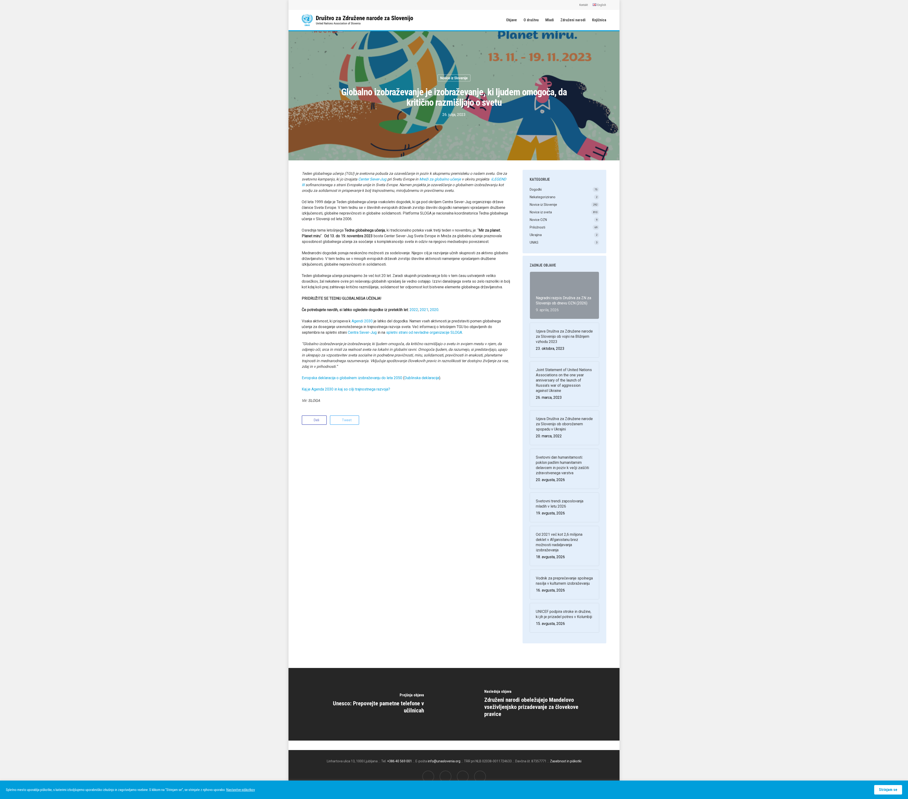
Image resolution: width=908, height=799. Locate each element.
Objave (511, 20)
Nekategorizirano (542, 197)
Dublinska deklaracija (421, 378)
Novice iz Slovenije (454, 78)
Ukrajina (536, 235)
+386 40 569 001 (399, 761)
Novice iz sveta (541, 212)
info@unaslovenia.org (444, 761)
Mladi (549, 20)
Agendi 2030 (362, 321)
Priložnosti (537, 227)
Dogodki (536, 189)
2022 (414, 309)
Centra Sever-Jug (363, 332)
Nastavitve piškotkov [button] (240, 790)
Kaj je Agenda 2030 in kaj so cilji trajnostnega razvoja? (346, 389)
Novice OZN (538, 220)
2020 (434, 309)
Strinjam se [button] (888, 789)
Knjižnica (599, 20)
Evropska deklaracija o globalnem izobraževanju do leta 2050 (352, 378)
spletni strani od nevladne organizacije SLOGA (424, 332)
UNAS (534, 242)
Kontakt (583, 5)
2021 (424, 309)
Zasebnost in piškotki (565, 761)
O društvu (531, 20)
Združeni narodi (572, 20)
